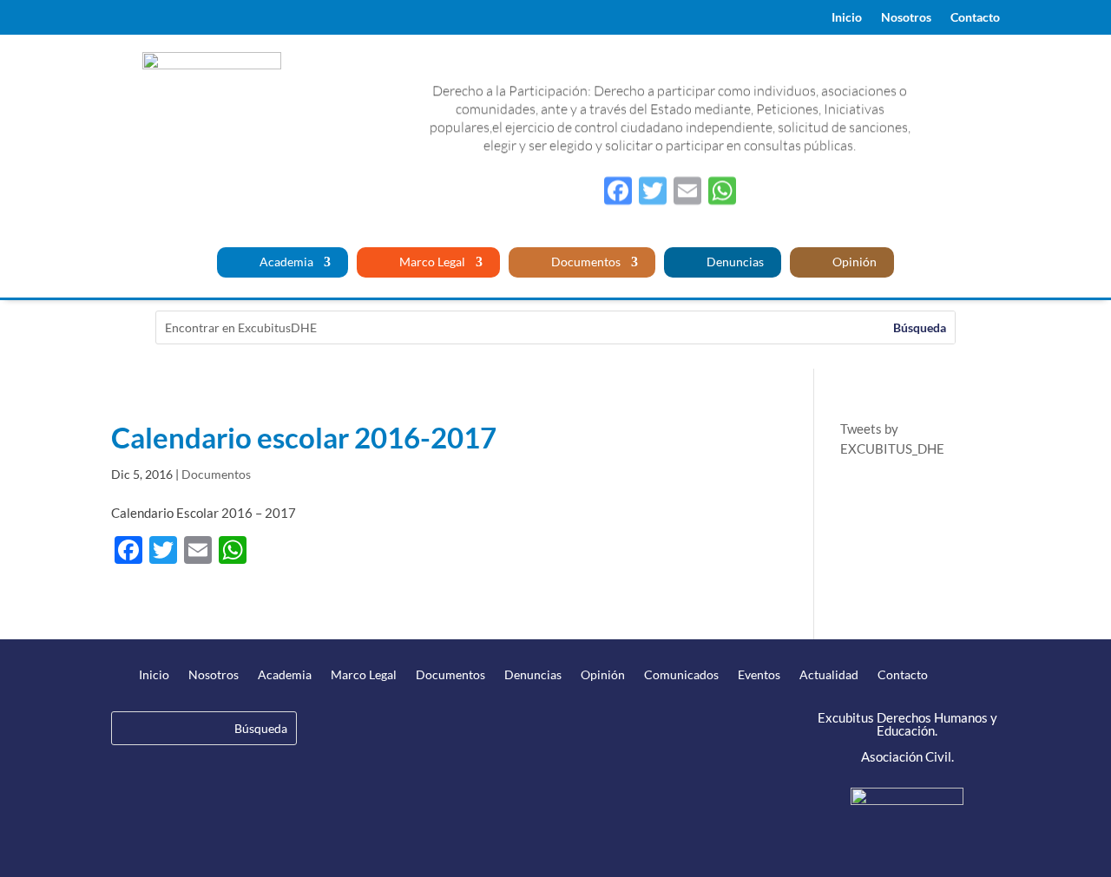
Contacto (975, 17)
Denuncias (734, 262)
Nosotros (906, 17)
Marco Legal (431, 262)
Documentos (585, 262)
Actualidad (828, 675)
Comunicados (681, 675)
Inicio (847, 17)
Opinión (853, 262)
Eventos (759, 675)
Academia (285, 262)
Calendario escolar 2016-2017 (303, 437)
